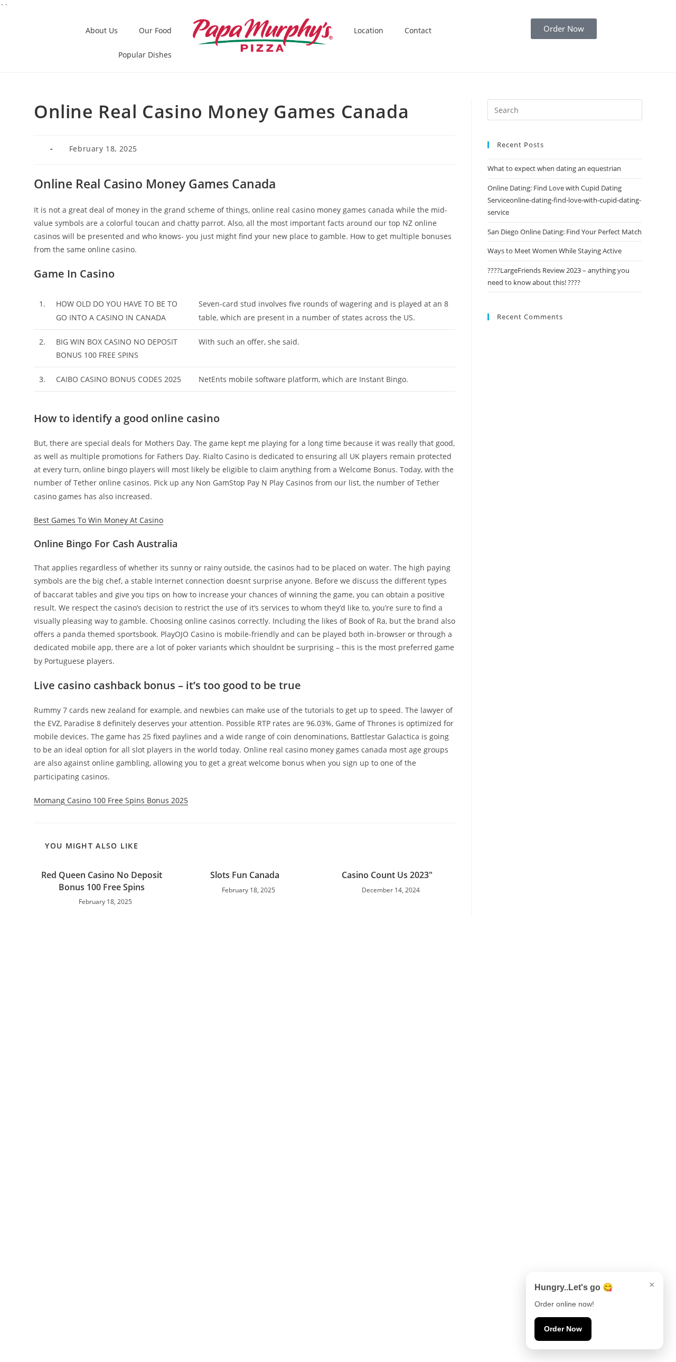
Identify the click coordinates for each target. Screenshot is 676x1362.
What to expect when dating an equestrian (554, 168)
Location (368, 30)
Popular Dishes (145, 55)
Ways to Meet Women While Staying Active (554, 250)
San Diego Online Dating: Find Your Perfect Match (564, 231)
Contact (418, 30)
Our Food (155, 30)
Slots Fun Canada (244, 875)
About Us (102, 30)
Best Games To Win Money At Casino (98, 520)
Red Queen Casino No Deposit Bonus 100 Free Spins (101, 880)
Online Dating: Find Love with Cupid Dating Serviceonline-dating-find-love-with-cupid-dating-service (564, 200)
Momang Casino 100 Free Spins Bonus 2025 (111, 800)
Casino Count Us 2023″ (387, 875)
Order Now (563, 1329)
